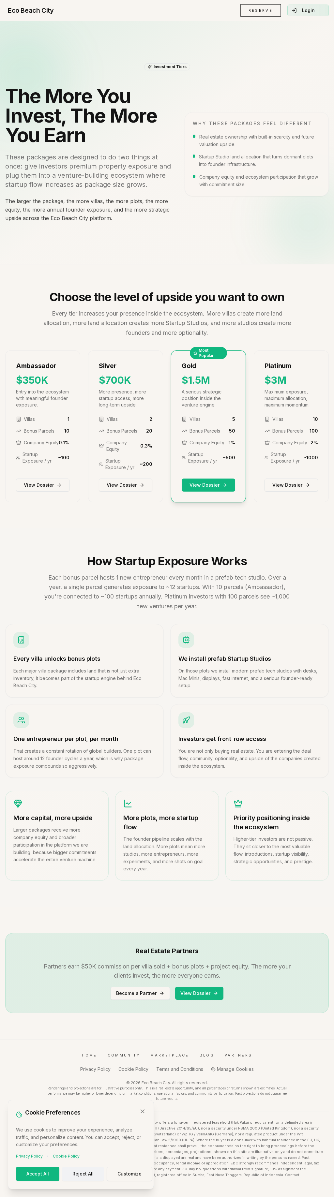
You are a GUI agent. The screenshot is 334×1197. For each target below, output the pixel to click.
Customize (129, 1173)
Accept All (37, 1173)
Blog (207, 1055)
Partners (238, 1055)
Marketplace (169, 1055)
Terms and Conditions (179, 1069)
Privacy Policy (29, 1156)
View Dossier (39, 485)
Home (89, 1055)
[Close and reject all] (142, 1111)
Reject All (83, 1173)
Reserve (261, 10)
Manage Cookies (235, 1069)
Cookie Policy (66, 1156)
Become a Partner (136, 993)
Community (124, 1055)
